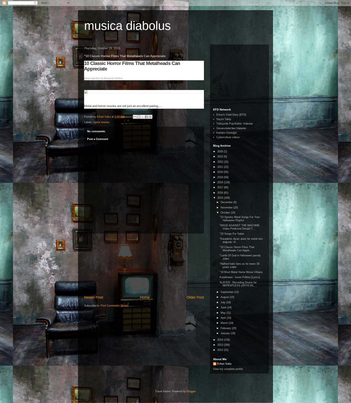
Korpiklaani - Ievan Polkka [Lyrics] (240, 277)
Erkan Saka (224, 363)
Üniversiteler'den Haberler (231, 128)
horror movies (101, 122)
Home (145, 297)
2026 (220, 151)
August (225, 297)
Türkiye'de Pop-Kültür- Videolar (234, 123)
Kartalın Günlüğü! (226, 132)
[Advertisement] (144, 264)
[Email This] (135, 117)
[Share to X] (143, 117)
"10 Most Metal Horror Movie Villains (241, 272)
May (223, 312)
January (226, 333)
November (227, 207)
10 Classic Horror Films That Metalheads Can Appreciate (132, 66)
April (224, 317)
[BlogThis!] (139, 117)
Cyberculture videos (228, 137)
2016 (220, 192)
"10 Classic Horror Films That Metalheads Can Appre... (237, 249)
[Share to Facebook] (146, 117)
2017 (220, 187)
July (223, 302)
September (227, 292)
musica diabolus (127, 25)
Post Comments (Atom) (114, 305)
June (224, 307)
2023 (220, 156)
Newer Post (93, 297)
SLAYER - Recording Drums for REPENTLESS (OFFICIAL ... (238, 284)
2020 (220, 171)
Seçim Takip (223, 119)
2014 (220, 339)
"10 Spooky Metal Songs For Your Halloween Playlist (240, 219)
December (227, 202)
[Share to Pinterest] (150, 117)
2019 (220, 177)
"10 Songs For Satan (232, 233)
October (226, 212)
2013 (220, 344)
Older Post (195, 297)
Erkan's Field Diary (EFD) (231, 114)
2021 (220, 166)
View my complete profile (228, 368)
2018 (220, 182)
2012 (220, 349)
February (226, 328)
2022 (220, 161)
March (225, 322)
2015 (220, 197)
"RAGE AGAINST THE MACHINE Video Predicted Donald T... (240, 227)
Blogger (191, 391)
